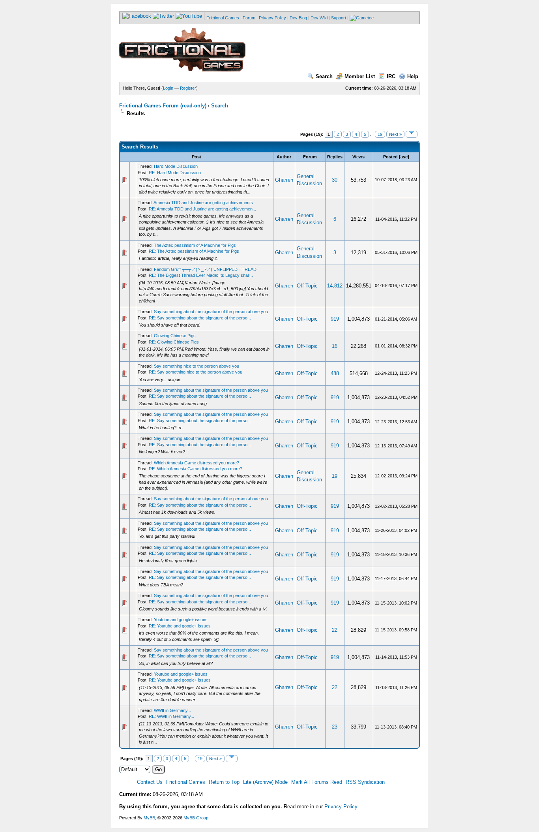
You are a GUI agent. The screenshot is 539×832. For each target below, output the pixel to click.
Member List (359, 76)
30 (334, 180)
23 (334, 727)
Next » (395, 134)
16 (334, 346)
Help (412, 76)
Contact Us (150, 782)
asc (404, 156)
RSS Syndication (365, 782)
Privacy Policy (272, 17)
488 (335, 373)
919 (335, 319)
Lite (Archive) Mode (265, 782)
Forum (249, 17)
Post (196, 156)
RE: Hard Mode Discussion (175, 172)
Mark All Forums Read (316, 782)
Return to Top (224, 782)
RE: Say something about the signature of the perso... (200, 318)
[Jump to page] (411, 134)
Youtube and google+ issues (181, 619)
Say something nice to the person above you (196, 366)
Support (338, 17)
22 (334, 630)
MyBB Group (195, 817)
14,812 (334, 286)
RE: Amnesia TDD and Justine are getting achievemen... (202, 209)
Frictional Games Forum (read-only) (162, 106)
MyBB (149, 817)
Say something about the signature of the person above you (211, 311)
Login (168, 88)
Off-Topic (307, 286)
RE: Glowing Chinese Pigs (174, 342)
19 (380, 134)
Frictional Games (222, 17)
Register (188, 88)
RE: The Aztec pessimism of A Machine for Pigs (194, 251)
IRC (391, 76)
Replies (334, 156)
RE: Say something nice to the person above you (195, 372)
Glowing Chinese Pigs (175, 335)
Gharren (284, 180)
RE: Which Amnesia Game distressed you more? (195, 468)
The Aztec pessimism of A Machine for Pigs (195, 245)
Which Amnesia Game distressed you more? (196, 462)
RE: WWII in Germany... (171, 716)
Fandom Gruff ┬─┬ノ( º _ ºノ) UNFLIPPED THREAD (205, 269)
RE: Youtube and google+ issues (180, 626)
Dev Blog (298, 17)
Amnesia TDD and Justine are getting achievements (203, 202)
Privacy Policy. (341, 806)
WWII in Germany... (172, 710)
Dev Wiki (319, 17)
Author (284, 156)
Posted (390, 156)
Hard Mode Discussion (176, 166)
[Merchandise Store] (362, 17)
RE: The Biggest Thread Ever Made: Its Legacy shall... (201, 275)
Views (358, 156)
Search (324, 76)
